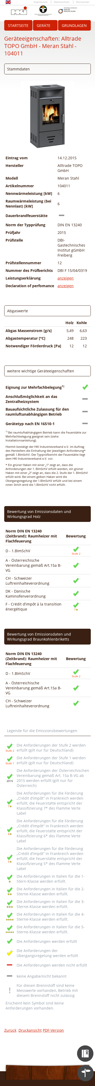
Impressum (41, 2)
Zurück (10, 1030)
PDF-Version (53, 1030)
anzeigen (66, 278)
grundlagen (74, 25)
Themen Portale (85, 1068)
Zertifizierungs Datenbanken (86, 1049)
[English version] (8, 3)
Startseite (18, 25)
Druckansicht (30, 1030)
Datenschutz (62, 2)
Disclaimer (82, 2)
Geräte (43, 25)
